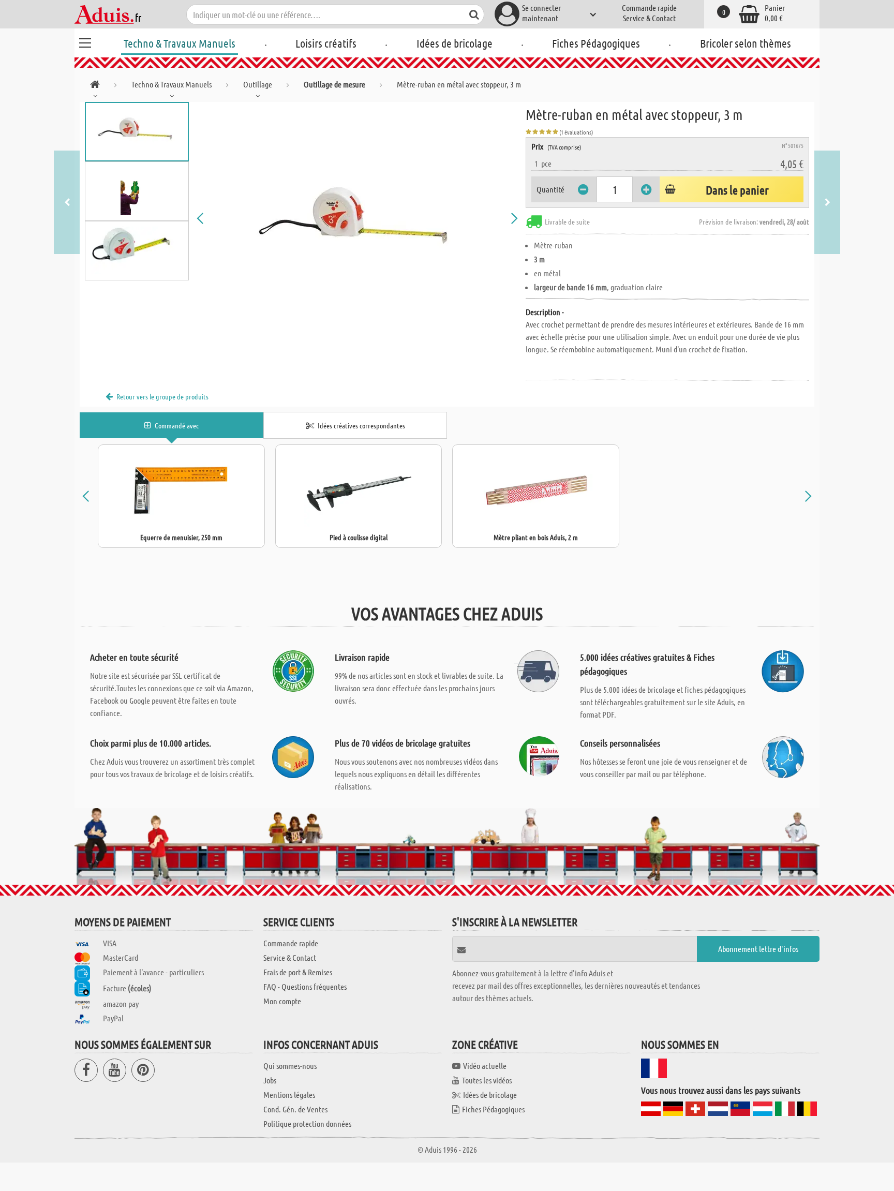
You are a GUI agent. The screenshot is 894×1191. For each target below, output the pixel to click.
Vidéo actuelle (484, 1065)
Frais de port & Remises (297, 972)
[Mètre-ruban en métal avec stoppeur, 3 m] (357, 218)
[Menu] (84, 41)
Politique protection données (307, 1123)
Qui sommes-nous (290, 1065)
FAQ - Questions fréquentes (305, 986)
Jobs (269, 1080)
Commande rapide (649, 7)
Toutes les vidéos (487, 1080)
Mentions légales (289, 1094)
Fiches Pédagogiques (596, 43)
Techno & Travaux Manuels (179, 43)
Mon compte (282, 1001)
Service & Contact (649, 18)
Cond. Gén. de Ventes (295, 1109)
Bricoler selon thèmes (745, 43)
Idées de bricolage (454, 43)
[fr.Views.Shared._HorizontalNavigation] (95, 86)
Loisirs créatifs (325, 43)
